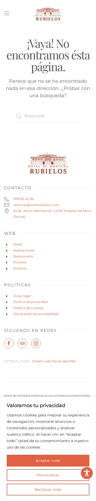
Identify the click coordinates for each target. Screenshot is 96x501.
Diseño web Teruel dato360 (54, 361)
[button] (6, 13)
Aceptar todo (48, 460)
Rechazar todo (48, 489)
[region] (48, 449)
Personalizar (48, 475)
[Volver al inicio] (48, 13)
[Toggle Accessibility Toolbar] (86, 473)
